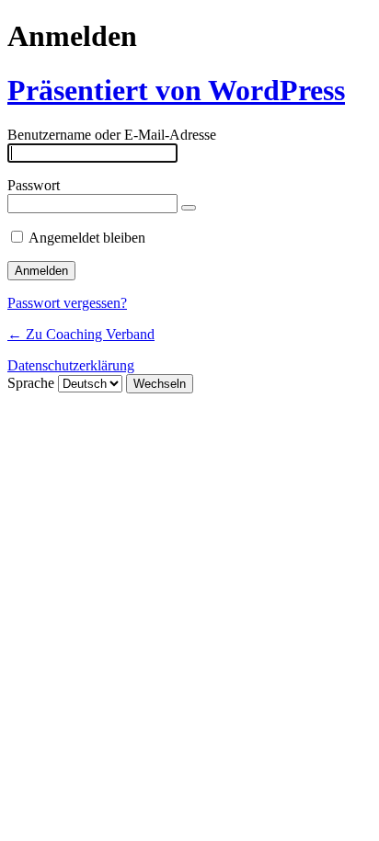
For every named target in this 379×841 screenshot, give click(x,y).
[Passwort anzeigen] (188, 207)
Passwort (33, 185)
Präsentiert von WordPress (176, 90)
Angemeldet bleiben (87, 237)
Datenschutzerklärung (70, 365)
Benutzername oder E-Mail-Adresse (111, 134)
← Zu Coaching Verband (81, 334)
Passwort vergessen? (67, 303)
